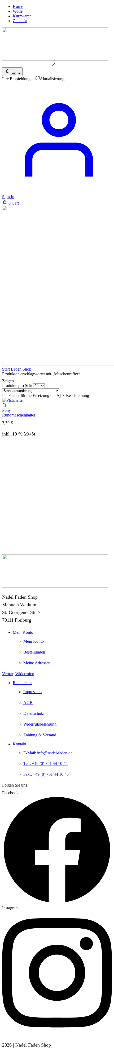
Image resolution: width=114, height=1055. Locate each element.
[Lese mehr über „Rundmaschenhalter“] (4, 405)
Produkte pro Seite (17, 385)
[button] (10, 203)
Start (6, 369)
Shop (27, 369)
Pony (6, 410)
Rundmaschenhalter (18, 415)
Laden (16, 369)
